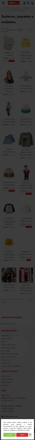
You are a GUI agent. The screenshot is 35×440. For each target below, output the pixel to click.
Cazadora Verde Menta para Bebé (9, 120)
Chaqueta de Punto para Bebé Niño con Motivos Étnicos (9, 185)
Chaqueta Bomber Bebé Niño (9, 223)
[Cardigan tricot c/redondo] (9, 42)
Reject (22, 435)
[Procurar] (28, 3)
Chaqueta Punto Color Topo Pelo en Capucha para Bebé (26, 88)
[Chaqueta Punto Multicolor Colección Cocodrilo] (9, 76)
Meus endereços (7, 379)
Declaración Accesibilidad (11, 366)
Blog (3, 342)
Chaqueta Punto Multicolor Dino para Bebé (26, 121)
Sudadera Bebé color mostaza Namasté (9, 257)
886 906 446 (9, 401)
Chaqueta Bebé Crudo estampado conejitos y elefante (26, 221)
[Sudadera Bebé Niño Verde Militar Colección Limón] (26, 139)
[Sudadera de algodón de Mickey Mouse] (26, 241)
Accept (9, 435)
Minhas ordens (6, 382)
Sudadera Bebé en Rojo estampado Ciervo (26, 290)
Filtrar (4, 29)
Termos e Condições (8, 348)
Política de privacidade (9, 354)
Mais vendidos (6, 339)
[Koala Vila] (14, 3)
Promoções (5, 385)
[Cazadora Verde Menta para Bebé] (9, 109)
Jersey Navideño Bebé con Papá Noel (9, 287)
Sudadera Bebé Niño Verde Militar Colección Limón (26, 154)
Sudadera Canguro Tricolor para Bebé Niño (26, 188)
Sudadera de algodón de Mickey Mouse (26, 254)
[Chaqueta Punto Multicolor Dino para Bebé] (26, 109)
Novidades (5, 336)
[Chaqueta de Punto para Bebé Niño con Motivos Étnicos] (9, 172)
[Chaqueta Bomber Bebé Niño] (9, 208)
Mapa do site (6, 360)
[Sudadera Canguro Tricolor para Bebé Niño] (26, 172)
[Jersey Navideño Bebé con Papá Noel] (9, 275)
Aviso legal (5, 351)
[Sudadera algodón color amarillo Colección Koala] (26, 42)
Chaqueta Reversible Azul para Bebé (9, 151)
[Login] (24, 3)
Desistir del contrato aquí (7, 324)
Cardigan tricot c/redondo (9, 54)
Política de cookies (8, 357)
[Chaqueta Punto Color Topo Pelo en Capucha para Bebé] (26, 76)
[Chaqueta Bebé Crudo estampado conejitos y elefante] (26, 208)
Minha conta (6, 376)
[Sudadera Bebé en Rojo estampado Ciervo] (26, 275)
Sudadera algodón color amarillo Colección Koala (26, 58)
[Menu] (3, 3)
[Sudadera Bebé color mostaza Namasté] (9, 241)
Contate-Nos (6, 363)
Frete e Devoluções (8, 345)
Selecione (11, 30)
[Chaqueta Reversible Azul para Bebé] (9, 139)
